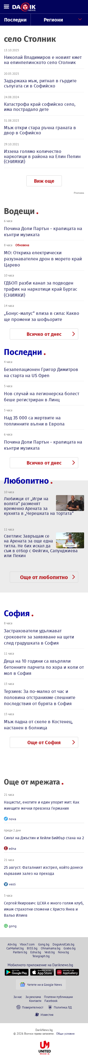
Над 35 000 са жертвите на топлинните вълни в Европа (34, 421)
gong (13, 926)
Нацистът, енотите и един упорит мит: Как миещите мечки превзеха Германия (41, 805)
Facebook (50, 1001)
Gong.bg (43, 944)
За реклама (33, 997)
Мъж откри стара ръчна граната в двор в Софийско (40, 130)
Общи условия (65, 1033)
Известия (47, 1015)
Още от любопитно (44, 577)
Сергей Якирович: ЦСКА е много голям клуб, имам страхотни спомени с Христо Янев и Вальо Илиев (44, 909)
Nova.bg (63, 952)
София (17, 613)
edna (12, 848)
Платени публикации (58, 997)
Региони (53, 20)
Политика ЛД (63, 1007)
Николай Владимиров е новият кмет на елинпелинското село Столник (43, 60)
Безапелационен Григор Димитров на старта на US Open (41, 372)
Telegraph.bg (41, 956)
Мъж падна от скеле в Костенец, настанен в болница (38, 725)
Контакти (35, 1001)
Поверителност (32, 1007)
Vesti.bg (49, 952)
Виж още (44, 181)
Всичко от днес (44, 334)
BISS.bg (32, 948)
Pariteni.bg (20, 952)
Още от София (44, 742)
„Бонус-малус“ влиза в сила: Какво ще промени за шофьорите (41, 316)
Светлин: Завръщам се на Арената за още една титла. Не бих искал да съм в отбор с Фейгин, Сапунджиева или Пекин (41, 545)
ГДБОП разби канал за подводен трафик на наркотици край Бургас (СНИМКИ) (40, 289)
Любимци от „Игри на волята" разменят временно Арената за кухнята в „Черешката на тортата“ (39, 506)
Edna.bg (35, 952)
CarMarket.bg (15, 948)
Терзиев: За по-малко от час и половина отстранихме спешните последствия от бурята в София (39, 697)
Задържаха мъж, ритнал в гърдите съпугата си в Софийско (40, 83)
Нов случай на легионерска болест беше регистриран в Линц (41, 397)
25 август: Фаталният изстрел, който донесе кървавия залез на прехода (43, 870)
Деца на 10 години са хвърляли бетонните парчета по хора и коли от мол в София (44, 667)
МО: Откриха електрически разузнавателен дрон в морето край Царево (43, 259)
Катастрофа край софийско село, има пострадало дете (40, 107)
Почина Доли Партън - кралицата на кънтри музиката (43, 231)
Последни (15, 20)
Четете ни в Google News (44, 985)
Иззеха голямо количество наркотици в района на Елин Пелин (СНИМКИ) (42, 156)
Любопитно (26, 481)
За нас (17, 997)
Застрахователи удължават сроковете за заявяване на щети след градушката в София (39, 637)
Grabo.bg (70, 948)
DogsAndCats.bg (63, 944)
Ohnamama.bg (50, 948)
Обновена (22, 245)
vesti (12, 884)
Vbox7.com (27, 944)
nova (12, 819)
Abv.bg (12, 944)
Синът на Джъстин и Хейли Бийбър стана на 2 (44, 838)
